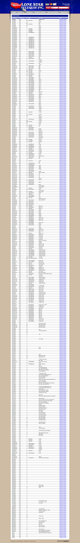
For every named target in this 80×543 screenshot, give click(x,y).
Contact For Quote (62, 19)
